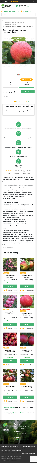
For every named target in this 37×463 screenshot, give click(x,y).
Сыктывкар (14, 1)
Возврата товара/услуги (9, 460)
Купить (27, 91)
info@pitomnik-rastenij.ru (22, 439)
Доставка (28, 171)
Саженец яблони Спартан (27, 351)
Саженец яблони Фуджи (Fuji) (27, 314)
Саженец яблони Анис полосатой (27, 387)
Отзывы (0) (18, 171)
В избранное (20, 101)
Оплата (9, 173)
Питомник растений (7, 450)
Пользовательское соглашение (11, 458)
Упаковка (17, 173)
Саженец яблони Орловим (27, 276)
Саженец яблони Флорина (10, 313)
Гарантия (26, 173)
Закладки (26, 11)
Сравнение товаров (11, 11)
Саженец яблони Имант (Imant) (10, 276)
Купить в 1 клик (7, 101)
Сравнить (31, 101)
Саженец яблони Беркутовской (10, 351)
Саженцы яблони (8, 407)
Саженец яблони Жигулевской (10, 387)
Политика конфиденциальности (11, 456)
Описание (8, 171)
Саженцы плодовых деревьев (13, 412)
